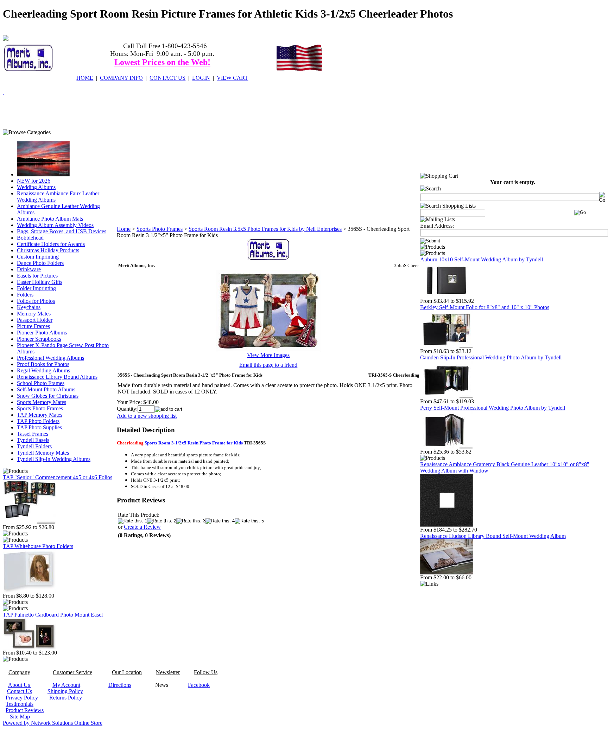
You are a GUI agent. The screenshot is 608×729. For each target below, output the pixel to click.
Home (124, 229)
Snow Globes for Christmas (47, 396)
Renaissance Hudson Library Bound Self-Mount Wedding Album (493, 536)
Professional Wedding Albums (50, 358)
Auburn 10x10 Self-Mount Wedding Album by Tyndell (481, 259)
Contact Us (19, 691)
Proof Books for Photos (43, 364)
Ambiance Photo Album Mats (50, 219)
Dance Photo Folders (40, 263)
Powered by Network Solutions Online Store (52, 723)
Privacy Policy (22, 698)
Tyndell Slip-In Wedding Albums (53, 459)
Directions (119, 685)
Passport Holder (34, 320)
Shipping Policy (65, 691)
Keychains (28, 307)
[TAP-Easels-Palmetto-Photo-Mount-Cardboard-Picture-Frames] (29, 648)
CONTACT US (167, 78)
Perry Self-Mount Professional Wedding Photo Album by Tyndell (492, 408)
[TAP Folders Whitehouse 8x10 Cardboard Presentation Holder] (29, 591)
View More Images (268, 355)
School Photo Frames (40, 383)
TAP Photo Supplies (39, 427)
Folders (25, 295)
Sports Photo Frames (40, 408)
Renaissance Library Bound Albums (57, 377)
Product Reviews (25, 710)
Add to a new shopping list (147, 416)
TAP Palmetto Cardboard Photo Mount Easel (53, 615)
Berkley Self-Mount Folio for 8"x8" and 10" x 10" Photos (484, 307)
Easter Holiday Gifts (39, 282)
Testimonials (19, 704)
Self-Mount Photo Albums (46, 389)
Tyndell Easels (33, 440)
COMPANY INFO (121, 78)
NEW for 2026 (33, 181)
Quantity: (127, 409)
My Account (66, 685)
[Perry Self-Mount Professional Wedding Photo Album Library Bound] (446, 447)
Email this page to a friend (268, 365)
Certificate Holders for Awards (51, 244)
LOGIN (201, 78)
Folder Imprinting (36, 288)
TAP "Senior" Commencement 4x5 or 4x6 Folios (57, 477)
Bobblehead (30, 238)
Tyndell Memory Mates (43, 453)
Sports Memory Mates (41, 402)
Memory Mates (34, 314)
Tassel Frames (32, 434)
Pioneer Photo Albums (42, 333)
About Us (19, 685)
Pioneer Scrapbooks (39, 339)
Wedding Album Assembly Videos (55, 225)
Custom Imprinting (38, 257)
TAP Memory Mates (39, 415)
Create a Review (142, 527)
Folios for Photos (36, 301)
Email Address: (437, 226)
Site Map (20, 717)
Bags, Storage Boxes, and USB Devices (61, 231)
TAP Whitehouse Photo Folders (38, 546)
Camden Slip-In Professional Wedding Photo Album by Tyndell (491, 357)
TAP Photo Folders (38, 421)
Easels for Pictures (37, 276)
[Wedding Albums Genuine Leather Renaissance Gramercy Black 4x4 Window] (446, 525)
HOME (84, 78)
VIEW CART (232, 78)
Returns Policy (65, 698)
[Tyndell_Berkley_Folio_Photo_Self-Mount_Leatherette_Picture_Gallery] (446, 346)
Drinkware (29, 269)
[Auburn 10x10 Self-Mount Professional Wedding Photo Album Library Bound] (446, 296)
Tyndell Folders (34, 446)
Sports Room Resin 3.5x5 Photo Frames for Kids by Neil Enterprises (265, 229)
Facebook (199, 685)
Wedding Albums (36, 187)
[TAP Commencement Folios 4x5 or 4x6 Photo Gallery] (29, 522)
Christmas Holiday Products (48, 250)
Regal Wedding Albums (43, 370)
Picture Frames (33, 326)
